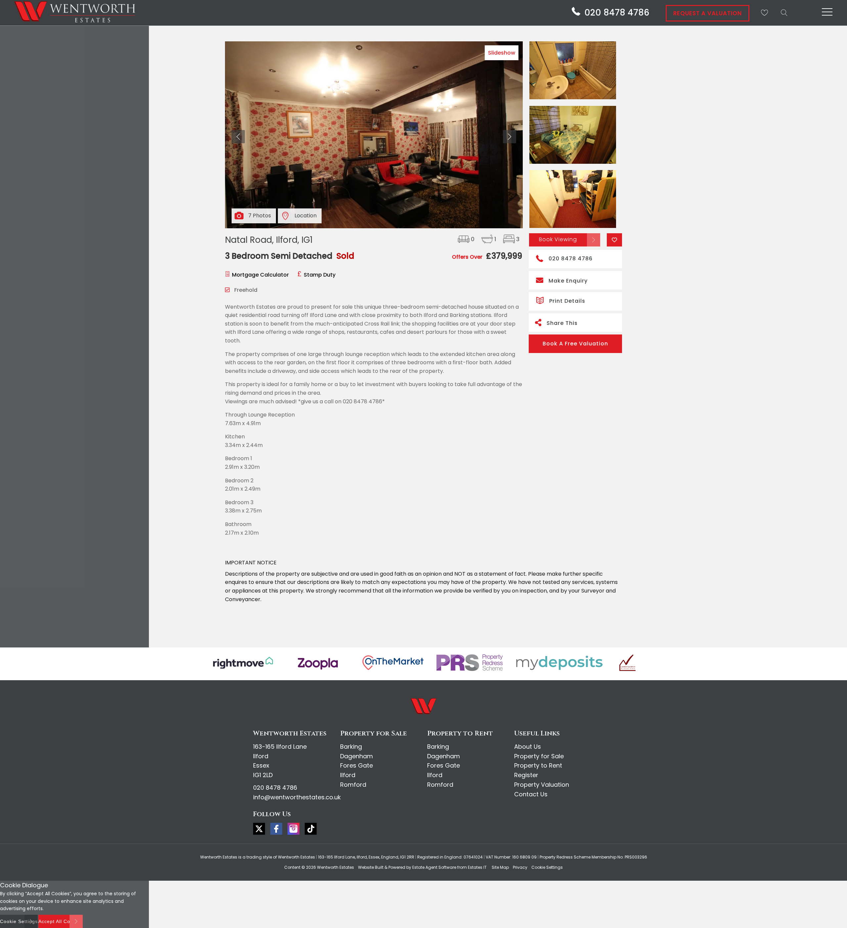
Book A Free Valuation (575, 343)
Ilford (347, 775)
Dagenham (356, 756)
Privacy (520, 867)
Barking (351, 746)
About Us (527, 746)
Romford (353, 784)
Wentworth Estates (335, 867)
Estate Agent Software (434, 867)
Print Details (567, 301)
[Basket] (764, 12)
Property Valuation (541, 784)
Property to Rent (538, 765)
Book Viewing (558, 239)
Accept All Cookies (60, 921)
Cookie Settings (547, 867)
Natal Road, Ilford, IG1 (269, 240)
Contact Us (531, 794)
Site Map (500, 867)
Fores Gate (356, 765)
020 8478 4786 (571, 258)
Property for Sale (539, 756)
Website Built (370, 867)
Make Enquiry (568, 281)
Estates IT (477, 867)
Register (526, 775)
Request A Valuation (707, 13)
